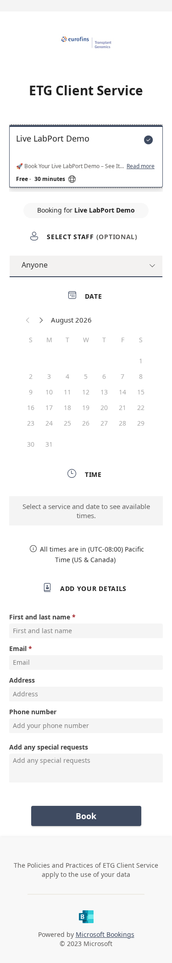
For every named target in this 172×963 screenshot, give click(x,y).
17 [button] (49, 407)
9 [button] (31, 392)
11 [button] (67, 392)
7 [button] (122, 376)
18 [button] (67, 407)
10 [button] (49, 392)
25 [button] (67, 423)
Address (22, 680)
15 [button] (140, 392)
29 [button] (140, 423)
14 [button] (122, 392)
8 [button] (141, 376)
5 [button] (86, 376)
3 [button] (49, 376)
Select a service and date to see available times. (86, 511)
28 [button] (122, 423)
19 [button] (85, 407)
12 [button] (85, 392)
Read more (141, 166)
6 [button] (104, 376)
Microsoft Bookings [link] (105, 934)
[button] (28, 320)
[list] (86, 158)
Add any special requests (48, 747)
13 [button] (104, 392)
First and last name (39, 617)
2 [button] (31, 376)
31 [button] (49, 444)
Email (18, 648)
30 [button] (30, 444)
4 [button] (67, 376)
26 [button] (85, 423)
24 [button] (49, 423)
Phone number (32, 711)
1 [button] (141, 360)
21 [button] (122, 407)
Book (86, 815)
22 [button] (140, 407)
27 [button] (104, 423)
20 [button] (104, 407)
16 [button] (30, 407)
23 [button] (30, 423)
